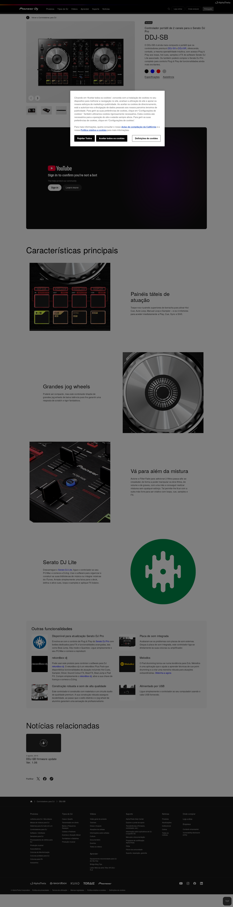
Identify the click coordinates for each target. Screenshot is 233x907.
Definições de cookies (146, 138)
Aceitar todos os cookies (111, 138)
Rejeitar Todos (84, 138)
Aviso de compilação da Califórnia (138, 126)
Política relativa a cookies (94, 130)
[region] (117, 118)
